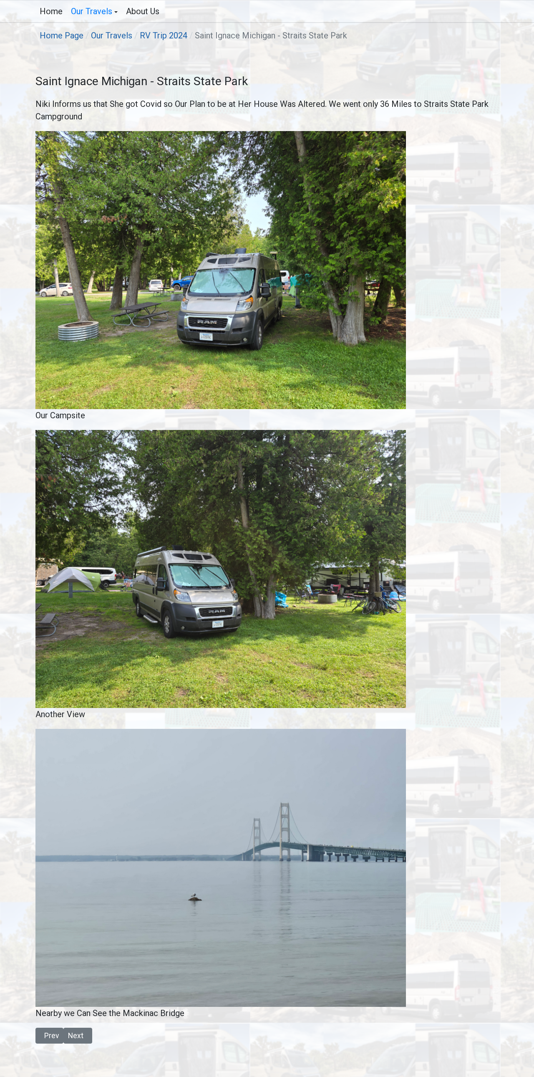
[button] (94, 11)
